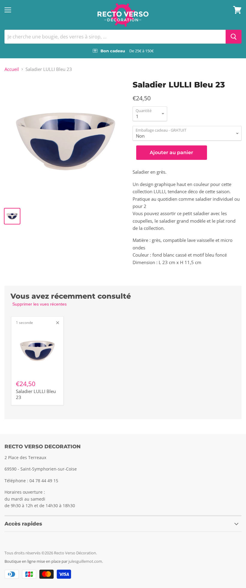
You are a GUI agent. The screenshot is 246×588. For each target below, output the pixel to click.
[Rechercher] (234, 37)
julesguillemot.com (85, 561)
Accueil (11, 69)
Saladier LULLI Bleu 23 (36, 394)
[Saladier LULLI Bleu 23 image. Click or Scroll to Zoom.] (65, 141)
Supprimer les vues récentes (39, 304)
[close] (58, 323)
